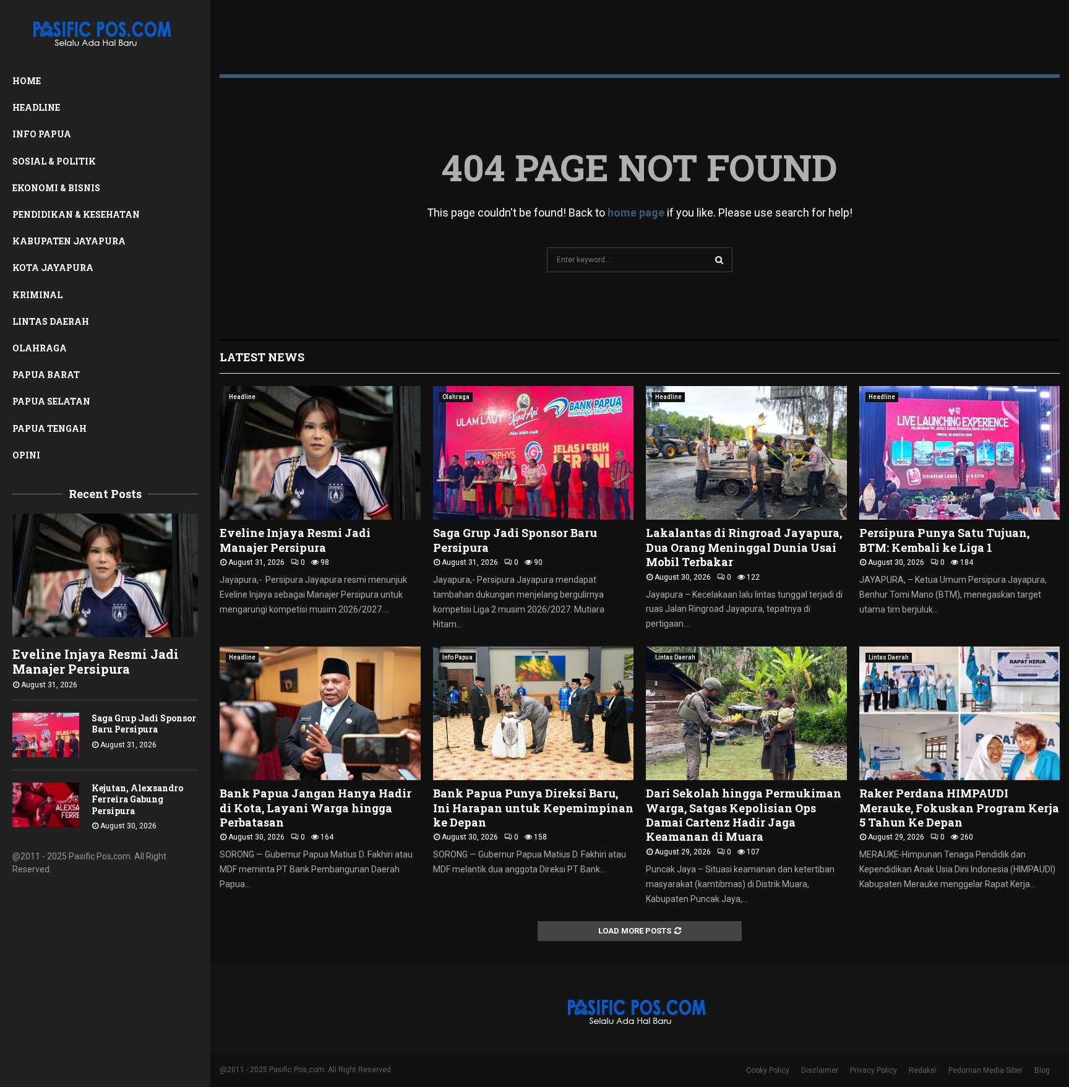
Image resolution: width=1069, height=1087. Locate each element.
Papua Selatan (51, 401)
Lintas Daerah (50, 321)
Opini (26, 455)
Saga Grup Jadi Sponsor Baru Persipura (144, 723)
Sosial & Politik (54, 161)
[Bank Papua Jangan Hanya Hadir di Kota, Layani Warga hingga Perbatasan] (320, 713)
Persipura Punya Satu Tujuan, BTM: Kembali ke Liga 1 (944, 539)
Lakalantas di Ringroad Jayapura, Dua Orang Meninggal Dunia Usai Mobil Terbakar (744, 547)
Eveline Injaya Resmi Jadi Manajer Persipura (95, 661)
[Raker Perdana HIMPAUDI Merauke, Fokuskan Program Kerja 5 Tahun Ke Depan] (959, 713)
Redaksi (923, 1070)
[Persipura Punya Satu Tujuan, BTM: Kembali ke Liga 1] (959, 453)
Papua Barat (46, 374)
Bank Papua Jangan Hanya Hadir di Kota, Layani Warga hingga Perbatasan (315, 808)
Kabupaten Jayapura (69, 241)
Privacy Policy (873, 1070)
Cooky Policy (767, 1070)
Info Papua (41, 134)
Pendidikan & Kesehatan (76, 214)
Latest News (262, 357)
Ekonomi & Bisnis (56, 188)
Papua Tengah (49, 428)
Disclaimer (819, 1070)
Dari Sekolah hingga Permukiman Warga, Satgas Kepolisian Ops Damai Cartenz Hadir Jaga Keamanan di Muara (743, 815)
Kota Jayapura (52, 267)
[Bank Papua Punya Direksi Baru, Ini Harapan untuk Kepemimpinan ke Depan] (533, 713)
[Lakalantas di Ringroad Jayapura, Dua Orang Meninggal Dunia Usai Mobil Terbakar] (746, 453)
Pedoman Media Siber (985, 1070)
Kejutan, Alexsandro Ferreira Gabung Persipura (137, 799)
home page (635, 212)
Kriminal (37, 295)
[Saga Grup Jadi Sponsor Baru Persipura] (45, 735)
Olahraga (39, 348)
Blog (1042, 1070)
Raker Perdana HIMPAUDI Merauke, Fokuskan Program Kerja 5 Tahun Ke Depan (959, 808)
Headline (36, 107)
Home (26, 81)
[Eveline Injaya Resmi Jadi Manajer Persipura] (105, 575)
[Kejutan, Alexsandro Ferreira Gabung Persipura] (45, 805)
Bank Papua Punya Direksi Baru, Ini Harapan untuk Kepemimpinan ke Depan (533, 808)
